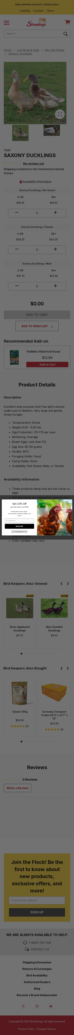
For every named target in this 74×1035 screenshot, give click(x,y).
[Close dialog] (69, 501)
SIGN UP (19, 526)
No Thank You (19, 531)
